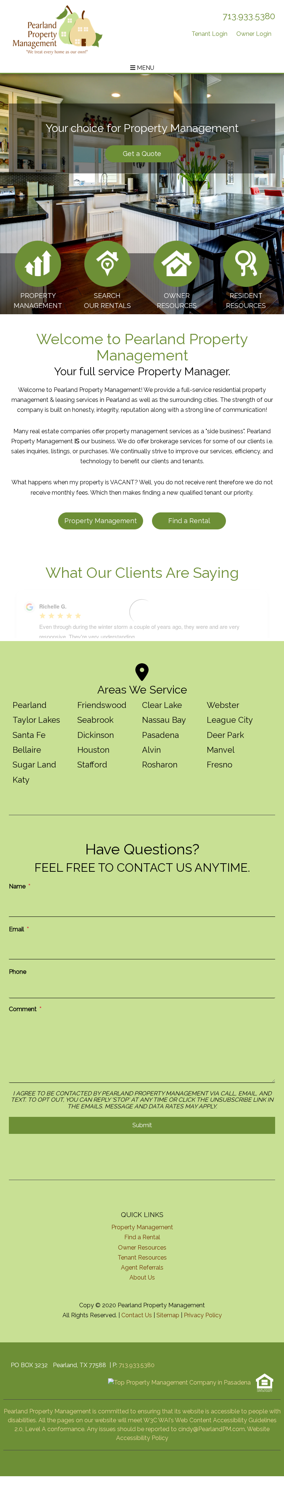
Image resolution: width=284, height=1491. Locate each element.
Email (16, 929)
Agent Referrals (142, 1267)
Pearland (30, 705)
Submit (142, 1125)
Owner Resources (142, 1247)
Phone (17, 971)
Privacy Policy (203, 1315)
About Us (142, 1277)
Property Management (100, 521)
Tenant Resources (142, 1257)
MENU (144, 67)
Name (17, 886)
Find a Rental (189, 521)
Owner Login (253, 33)
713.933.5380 (249, 16)
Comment (23, 1009)
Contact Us (136, 1315)
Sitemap (167, 1315)
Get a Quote (142, 153)
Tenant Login (209, 33)
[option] (142, 194)
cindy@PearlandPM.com (211, 1429)
